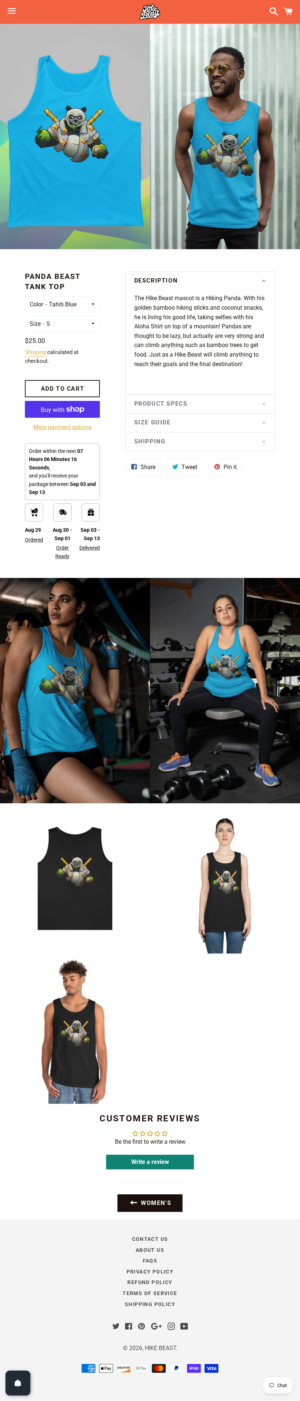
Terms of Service (150, 1293)
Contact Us (150, 1239)
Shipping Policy (150, 1304)
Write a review (150, 1161)
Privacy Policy (150, 1272)
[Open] (17, 1383)
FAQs (150, 1261)
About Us (150, 1250)
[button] (200, 281)
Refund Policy (149, 1282)
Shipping (35, 352)
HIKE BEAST (160, 1348)
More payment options (62, 427)
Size (35, 323)
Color (36, 304)
